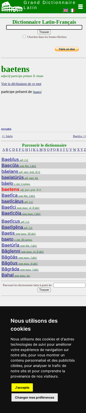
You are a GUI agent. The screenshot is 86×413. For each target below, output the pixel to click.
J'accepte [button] (22, 387)
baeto (37, 92)
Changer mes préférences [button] (34, 397)
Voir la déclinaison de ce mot (21, 84)
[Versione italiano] (72, 12)
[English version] (65, 12)
